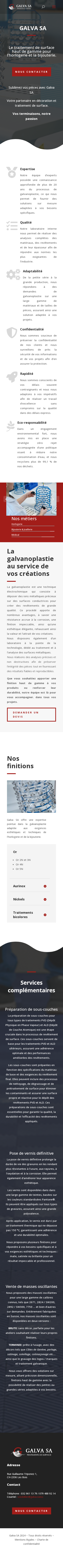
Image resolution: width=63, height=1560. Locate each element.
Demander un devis (26, 714)
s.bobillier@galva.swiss (30, 1496)
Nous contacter (31, 71)
